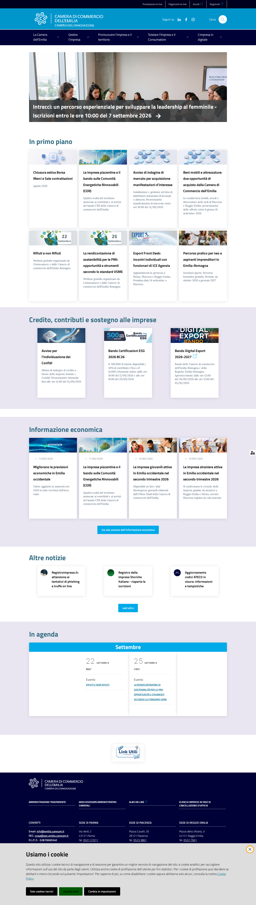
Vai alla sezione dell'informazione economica (128, 530)
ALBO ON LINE (136, 802)
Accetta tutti (70, 891)
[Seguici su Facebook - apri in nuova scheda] (184, 19)
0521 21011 (90, 840)
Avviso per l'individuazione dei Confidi (56, 357)
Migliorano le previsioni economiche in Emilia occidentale (50, 473)
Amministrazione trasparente (47, 802)
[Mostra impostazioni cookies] (252, 453)
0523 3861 (140, 840)
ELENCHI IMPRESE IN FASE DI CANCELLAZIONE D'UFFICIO (195, 803)
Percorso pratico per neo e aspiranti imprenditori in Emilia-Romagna (202, 259)
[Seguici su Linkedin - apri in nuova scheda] (177, 19)
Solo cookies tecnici (41, 891)
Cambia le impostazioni (102, 891)
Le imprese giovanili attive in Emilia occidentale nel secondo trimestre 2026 (152, 473)
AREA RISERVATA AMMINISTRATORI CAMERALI (98, 803)
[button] (223, 19)
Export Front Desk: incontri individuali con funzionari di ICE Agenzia (151, 259)
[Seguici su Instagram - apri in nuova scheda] (191, 19)
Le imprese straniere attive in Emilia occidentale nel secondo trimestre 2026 (202, 473)
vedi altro (128, 608)
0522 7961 (190, 840)
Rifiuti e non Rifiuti (47, 253)
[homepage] (69, 19)
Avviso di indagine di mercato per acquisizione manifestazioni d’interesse (152, 178)
